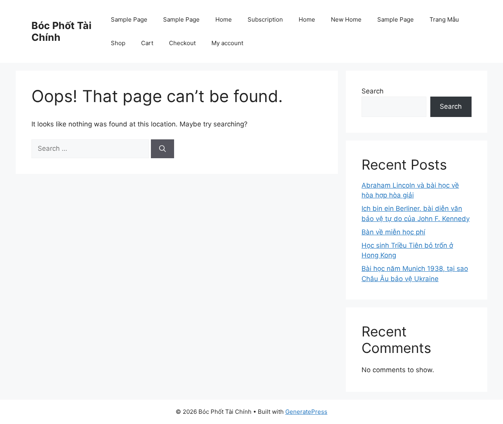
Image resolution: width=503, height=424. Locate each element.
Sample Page (129, 19)
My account (227, 43)
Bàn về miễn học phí (393, 232)
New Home (346, 19)
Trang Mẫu (444, 19)
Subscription (265, 19)
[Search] (162, 148)
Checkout (182, 43)
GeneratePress (306, 411)
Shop (118, 43)
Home (223, 19)
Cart (147, 43)
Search (373, 91)
